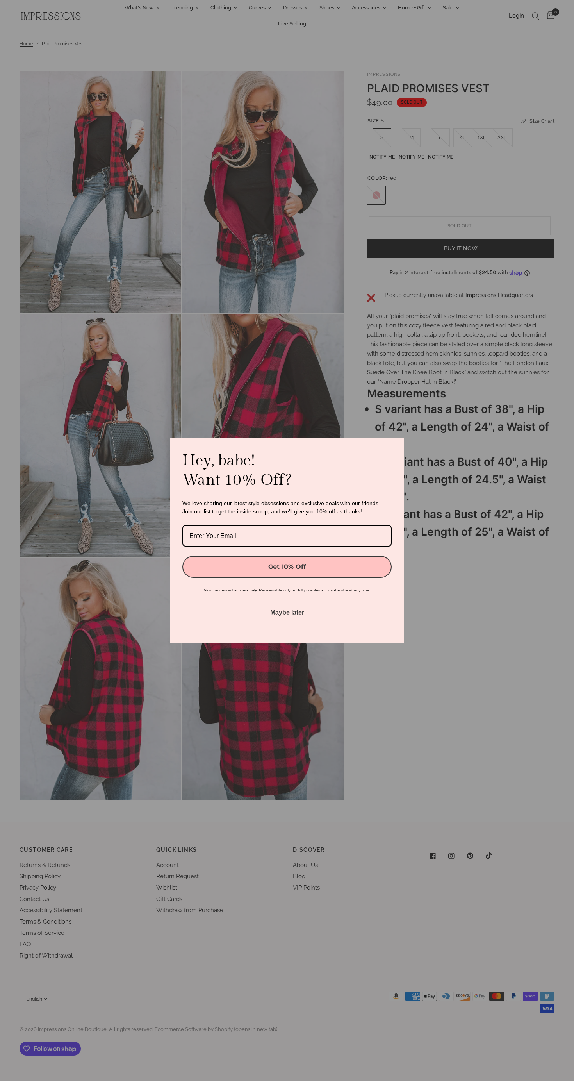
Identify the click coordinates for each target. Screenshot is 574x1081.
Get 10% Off (287, 566)
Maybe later (287, 612)
